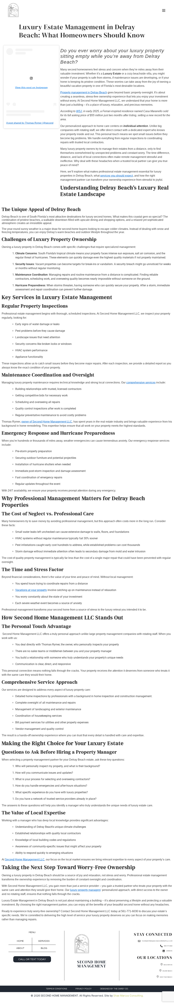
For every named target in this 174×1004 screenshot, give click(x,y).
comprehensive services (140, 382)
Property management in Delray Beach (83, 92)
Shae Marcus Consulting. (128, 995)
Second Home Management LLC (25, 859)
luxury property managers (85, 889)
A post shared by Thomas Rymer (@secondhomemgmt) (36, 122)
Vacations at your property (31, 590)
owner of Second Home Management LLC (46, 421)
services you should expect (116, 175)
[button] (163, 10)
